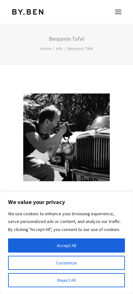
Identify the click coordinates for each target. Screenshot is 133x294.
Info (59, 48)
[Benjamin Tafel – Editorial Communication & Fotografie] (28, 12)
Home (45, 48)
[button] (118, 12)
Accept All (66, 245)
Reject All (66, 280)
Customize (66, 263)
